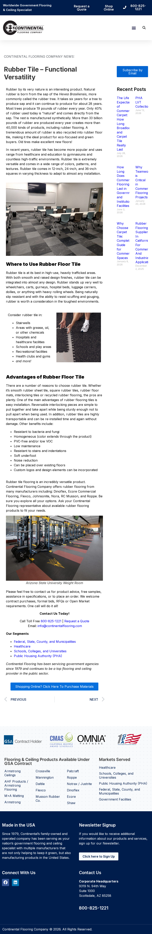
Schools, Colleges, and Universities (40, 651)
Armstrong (12, 802)
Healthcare (22, 646)
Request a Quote (76, 621)
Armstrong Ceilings (12, 773)
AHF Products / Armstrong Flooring (16, 785)
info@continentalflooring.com (60, 626)
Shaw (71, 803)
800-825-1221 (51, 621)
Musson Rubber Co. (48, 799)
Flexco (41, 790)
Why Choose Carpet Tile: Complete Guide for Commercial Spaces (126, 240)
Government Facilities (115, 799)
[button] (133, 27)
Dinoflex (73, 790)
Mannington (45, 777)
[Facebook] (5, 882)
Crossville (43, 771)
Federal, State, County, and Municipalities (45, 642)
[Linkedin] (15, 882)
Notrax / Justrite (79, 784)
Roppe (72, 777)
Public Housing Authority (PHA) (38, 656)
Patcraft (73, 771)
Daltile (40, 784)
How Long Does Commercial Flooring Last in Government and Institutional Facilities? (126, 186)
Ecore (71, 797)
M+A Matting (14, 796)
